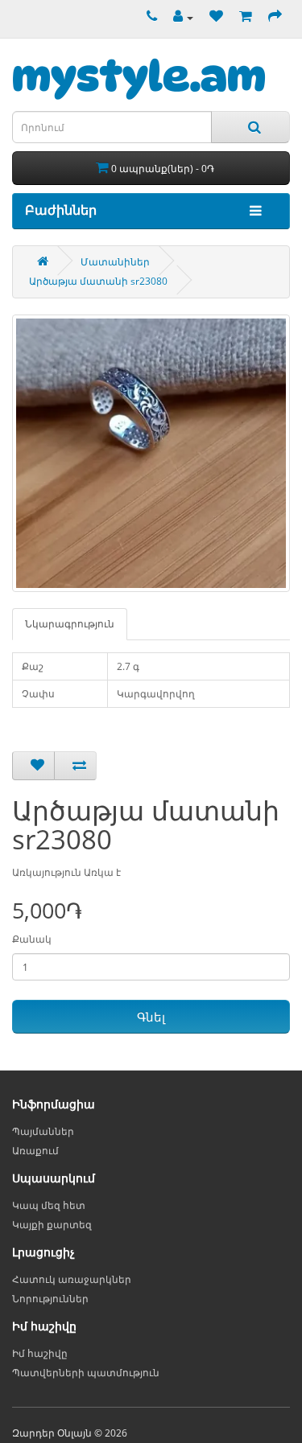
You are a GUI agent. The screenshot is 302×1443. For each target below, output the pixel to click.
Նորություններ (50, 1298)
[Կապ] (148, 17)
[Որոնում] (250, 127)
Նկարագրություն (69, 624)
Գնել (151, 1017)
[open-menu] (251, 211)
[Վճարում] (271, 17)
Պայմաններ (43, 1131)
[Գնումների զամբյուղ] (241, 17)
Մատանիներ (115, 262)
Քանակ (32, 939)
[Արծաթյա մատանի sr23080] (151, 453)
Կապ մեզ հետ (48, 1205)
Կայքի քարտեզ (52, 1224)
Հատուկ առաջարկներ (71, 1279)
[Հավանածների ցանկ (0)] (212, 17)
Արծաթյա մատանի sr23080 (98, 281)
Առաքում (35, 1150)
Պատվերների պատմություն (85, 1372)
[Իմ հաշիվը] (179, 17)
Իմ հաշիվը (40, 1353)
